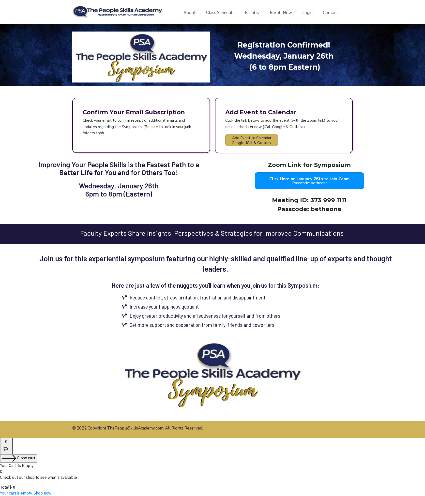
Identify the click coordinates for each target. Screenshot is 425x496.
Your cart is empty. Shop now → (28, 493)
